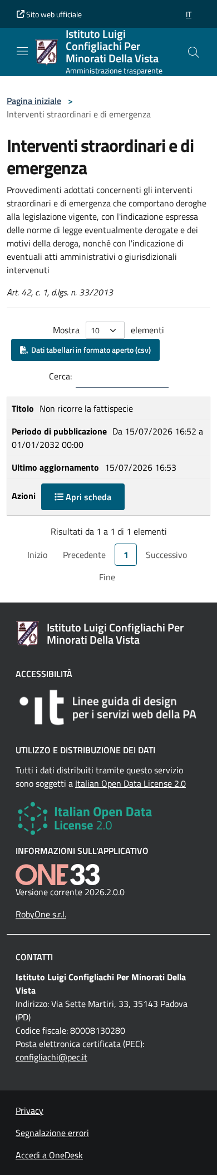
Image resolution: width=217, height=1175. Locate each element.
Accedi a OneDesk (49, 1155)
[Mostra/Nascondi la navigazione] (22, 51)
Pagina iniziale (34, 100)
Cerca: (60, 376)
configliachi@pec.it (51, 1057)
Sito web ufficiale (53, 14)
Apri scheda (87, 496)
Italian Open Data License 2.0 (130, 783)
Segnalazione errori (52, 1132)
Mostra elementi (108, 330)
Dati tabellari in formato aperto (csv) (89, 350)
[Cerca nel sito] (193, 52)
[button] (188, 14)
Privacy (29, 1110)
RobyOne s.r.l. (41, 914)
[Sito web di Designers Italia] (108, 707)
